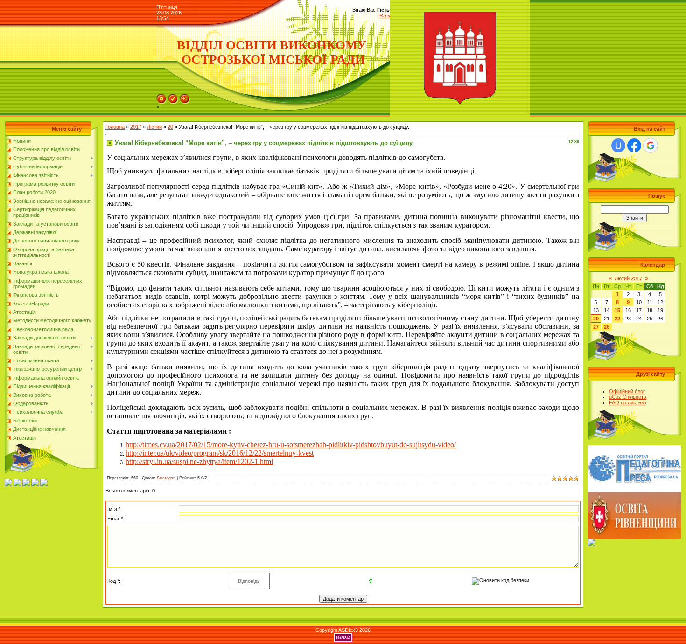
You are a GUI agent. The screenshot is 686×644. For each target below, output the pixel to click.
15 (617, 310)
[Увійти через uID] (618, 145)
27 (596, 327)
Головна (115, 127)
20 (170, 127)
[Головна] (161, 96)
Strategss (166, 478)
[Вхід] (185, 96)
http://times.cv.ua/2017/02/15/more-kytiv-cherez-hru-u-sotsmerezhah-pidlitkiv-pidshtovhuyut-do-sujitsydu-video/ (291, 445)
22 (617, 318)
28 (606, 327)
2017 (135, 127)
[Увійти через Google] (650, 145)
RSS (384, 15)
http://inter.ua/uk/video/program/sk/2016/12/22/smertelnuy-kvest (220, 453)
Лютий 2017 (628, 278)
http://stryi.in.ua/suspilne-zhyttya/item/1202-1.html (199, 461)
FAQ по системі (627, 402)
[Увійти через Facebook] (634, 145)
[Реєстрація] (173, 96)
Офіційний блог (627, 391)
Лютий (154, 127)
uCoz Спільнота (627, 397)
